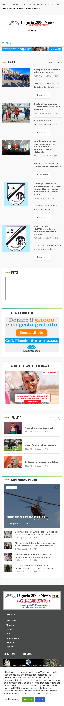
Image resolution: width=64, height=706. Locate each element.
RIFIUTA (40, 699)
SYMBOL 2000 (55, 4)
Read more (42, 95)
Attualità (10, 625)
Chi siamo (6, 4)
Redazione (15, 4)
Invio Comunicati (35, 4)
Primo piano (12, 620)
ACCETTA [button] (28, 699)
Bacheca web (12, 638)
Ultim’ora (10, 642)
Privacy (46, 4)
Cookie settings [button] (12, 699)
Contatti (24, 4)
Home (50, 62)
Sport (8, 633)
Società (9, 629)
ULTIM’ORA (30, 423)
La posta (10, 646)
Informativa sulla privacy (38, 693)
